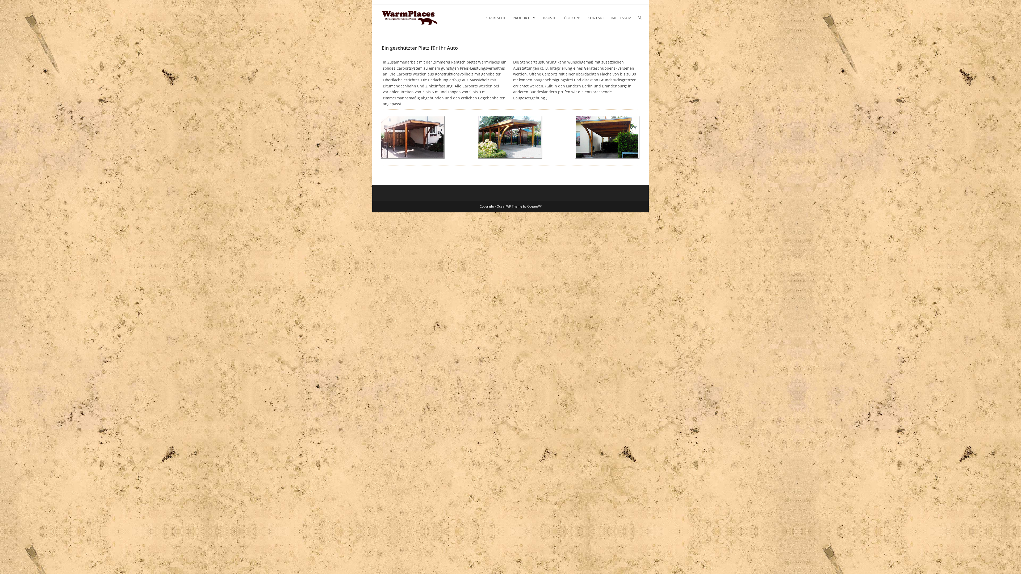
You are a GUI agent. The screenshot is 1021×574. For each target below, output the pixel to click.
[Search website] (640, 18)
